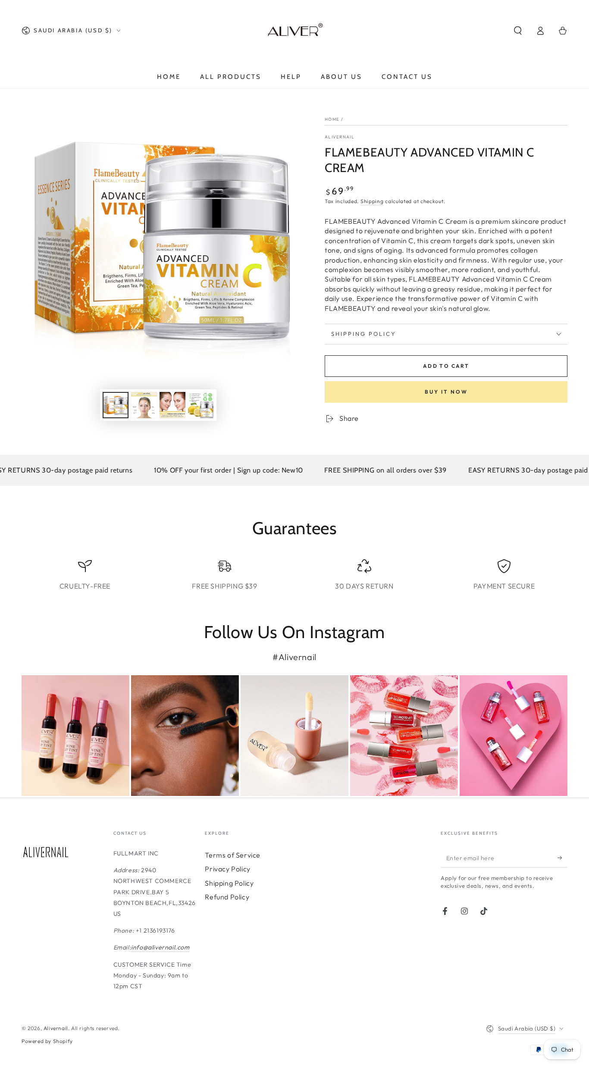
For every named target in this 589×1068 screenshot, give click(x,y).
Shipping (372, 201)
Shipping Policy (229, 883)
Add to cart (446, 366)
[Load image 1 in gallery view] (115, 405)
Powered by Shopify (47, 1041)
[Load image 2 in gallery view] (144, 405)
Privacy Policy (227, 868)
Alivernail (339, 137)
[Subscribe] (562, 857)
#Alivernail (294, 656)
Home (332, 119)
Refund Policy (227, 897)
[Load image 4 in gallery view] (201, 405)
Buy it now (446, 391)
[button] (518, 30)
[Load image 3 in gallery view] (172, 405)
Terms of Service (232, 855)
